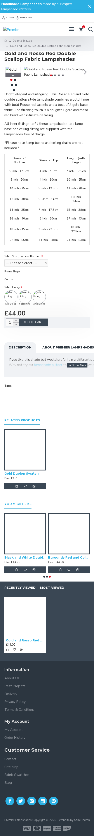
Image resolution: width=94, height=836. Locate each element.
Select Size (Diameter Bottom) (22, 256)
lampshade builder (48, 364)
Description (20, 347)
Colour (8, 279)
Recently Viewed (20, 588)
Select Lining (12, 287)
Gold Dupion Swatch (21, 473)
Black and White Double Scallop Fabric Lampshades (25, 557)
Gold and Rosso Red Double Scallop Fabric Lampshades (25, 640)
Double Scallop (22, 40)
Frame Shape (12, 271)
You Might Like (17, 504)
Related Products (22, 420)
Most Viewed (52, 588)
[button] (28, 72)
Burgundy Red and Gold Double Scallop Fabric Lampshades (69, 557)
